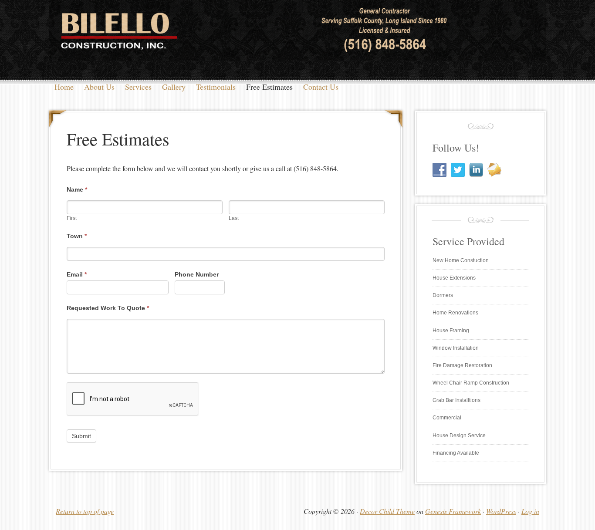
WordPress (501, 511)
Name (77, 189)
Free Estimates (269, 86)
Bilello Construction (297, 41)
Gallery (174, 86)
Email (77, 274)
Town (77, 236)
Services (138, 86)
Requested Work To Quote (108, 307)
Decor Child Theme (387, 511)
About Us (99, 86)
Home (64, 86)
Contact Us (320, 86)
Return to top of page (85, 511)
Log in (530, 511)
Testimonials (216, 86)
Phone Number (197, 274)
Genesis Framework (453, 511)
